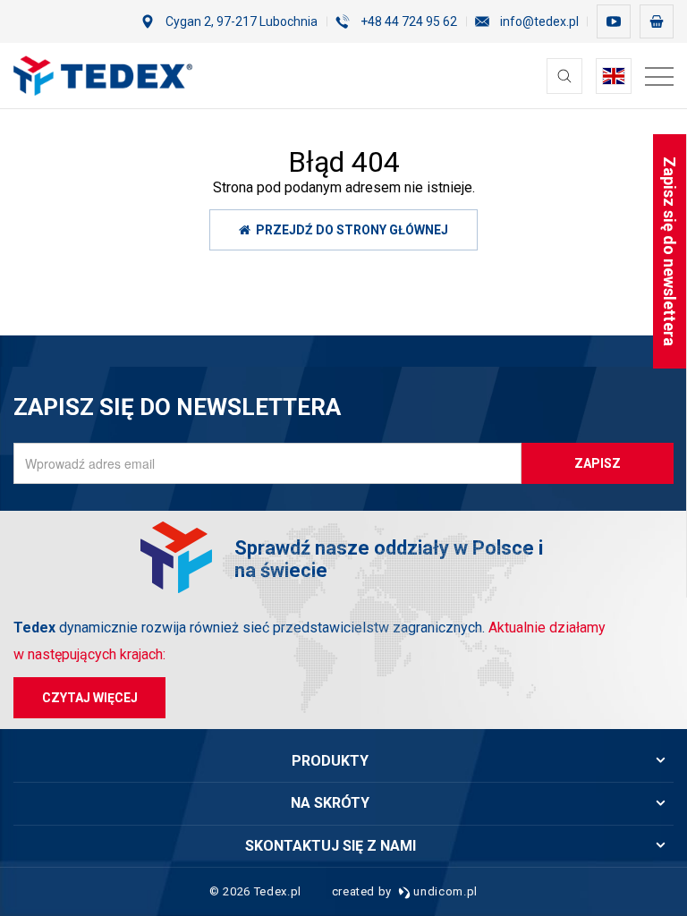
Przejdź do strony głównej (349, 230)
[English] (614, 76)
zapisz (597, 463)
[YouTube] (614, 21)
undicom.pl (444, 891)
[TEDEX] (102, 75)
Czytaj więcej (90, 698)
